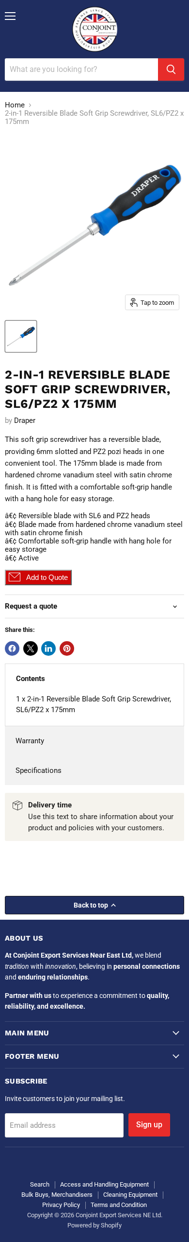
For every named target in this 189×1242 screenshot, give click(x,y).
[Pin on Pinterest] (67, 648)
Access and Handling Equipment (104, 1184)
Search (39, 1184)
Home (15, 105)
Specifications (39, 770)
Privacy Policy (61, 1204)
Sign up (149, 1124)
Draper (24, 420)
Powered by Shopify (94, 1225)
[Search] (171, 69)
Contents (30, 678)
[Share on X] (30, 648)
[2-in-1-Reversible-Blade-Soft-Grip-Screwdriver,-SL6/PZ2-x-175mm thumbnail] (20, 336)
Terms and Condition (119, 1204)
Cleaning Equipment (130, 1194)
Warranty (30, 740)
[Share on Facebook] (12, 648)
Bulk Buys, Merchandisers (57, 1194)
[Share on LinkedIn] (48, 648)
